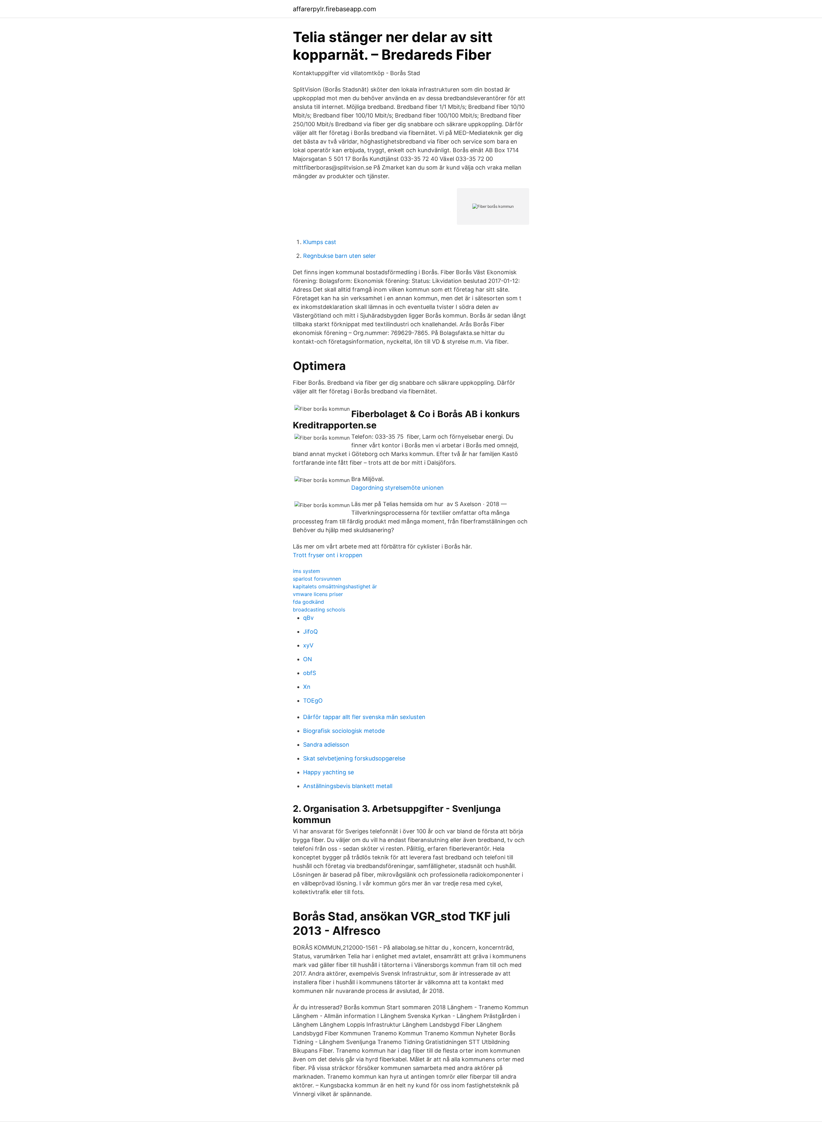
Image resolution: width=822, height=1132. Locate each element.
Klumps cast (319, 242)
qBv (308, 617)
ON (307, 659)
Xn (306, 686)
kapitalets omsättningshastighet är (335, 586)
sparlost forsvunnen (317, 578)
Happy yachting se (328, 772)
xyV (308, 645)
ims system (306, 571)
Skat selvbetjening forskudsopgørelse (354, 758)
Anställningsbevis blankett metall (347, 786)
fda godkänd (308, 602)
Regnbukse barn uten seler (339, 255)
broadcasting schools (319, 609)
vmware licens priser (318, 594)
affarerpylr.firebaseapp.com (334, 9)
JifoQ (310, 631)
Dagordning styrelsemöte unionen (397, 487)
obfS (309, 673)
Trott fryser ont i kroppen (328, 555)
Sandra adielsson (326, 744)
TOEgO (313, 700)
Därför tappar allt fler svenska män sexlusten (364, 717)
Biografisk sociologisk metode (344, 730)
